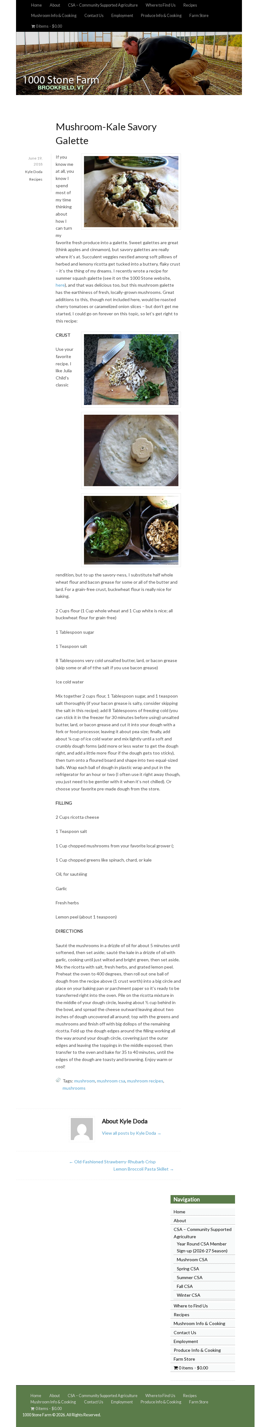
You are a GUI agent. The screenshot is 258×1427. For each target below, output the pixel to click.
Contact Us (94, 15)
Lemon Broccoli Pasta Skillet (144, 1168)
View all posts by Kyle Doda (131, 1133)
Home (36, 5)
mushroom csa (111, 1080)
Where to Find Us (161, 5)
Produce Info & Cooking (161, 15)
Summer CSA (190, 1277)
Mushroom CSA (192, 1259)
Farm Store (199, 15)
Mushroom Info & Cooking (53, 15)
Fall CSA (185, 1286)
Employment (122, 15)
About (55, 5)
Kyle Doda (33, 171)
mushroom (84, 1080)
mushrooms (74, 1088)
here (60, 285)
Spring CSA (188, 1268)
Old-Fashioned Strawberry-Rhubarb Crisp (112, 1161)
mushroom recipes (145, 1080)
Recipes (190, 5)
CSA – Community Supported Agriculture (103, 5)
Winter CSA (188, 1295)
